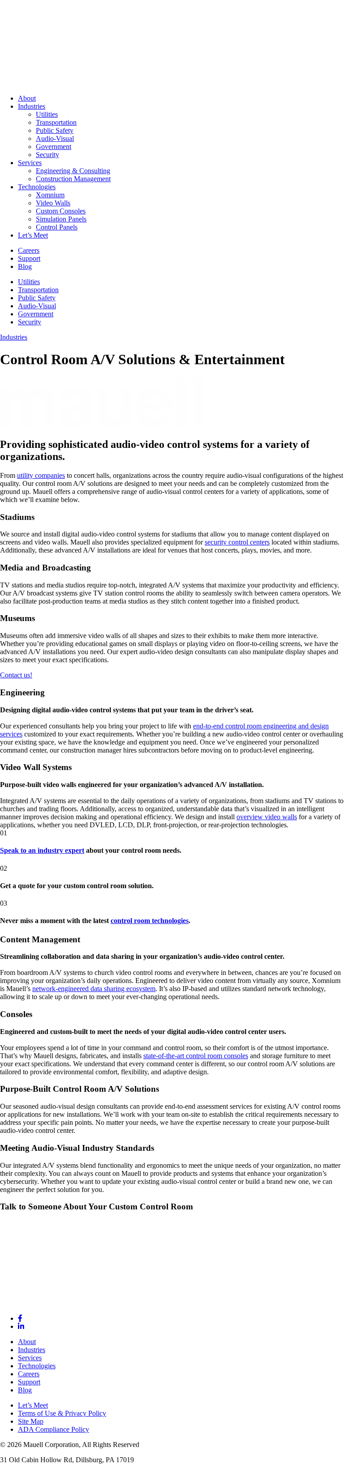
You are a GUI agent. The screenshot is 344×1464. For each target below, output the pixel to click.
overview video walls (266, 817)
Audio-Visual (37, 306)
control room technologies (150, 920)
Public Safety (37, 298)
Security (29, 322)
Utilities (29, 281)
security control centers (237, 542)
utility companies (41, 475)
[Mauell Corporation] (172, 83)
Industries (13, 337)
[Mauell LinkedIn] (21, 1326)
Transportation (38, 290)
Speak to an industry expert (42, 850)
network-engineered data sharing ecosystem (93, 988)
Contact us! (16, 675)
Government (35, 314)
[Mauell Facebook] (20, 1318)
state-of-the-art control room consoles (195, 1056)
